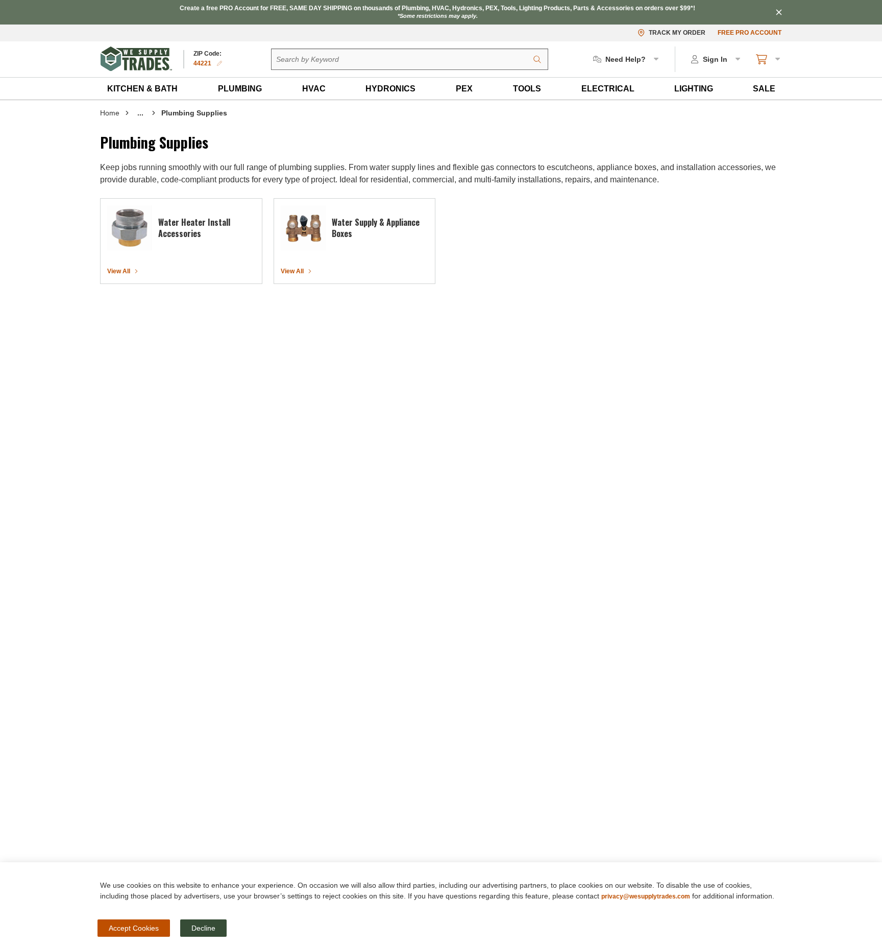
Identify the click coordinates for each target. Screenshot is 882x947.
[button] (142, 89)
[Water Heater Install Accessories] (129, 227)
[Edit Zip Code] (219, 63)
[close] (779, 12)
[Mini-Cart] (768, 59)
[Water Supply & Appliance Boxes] (303, 227)
